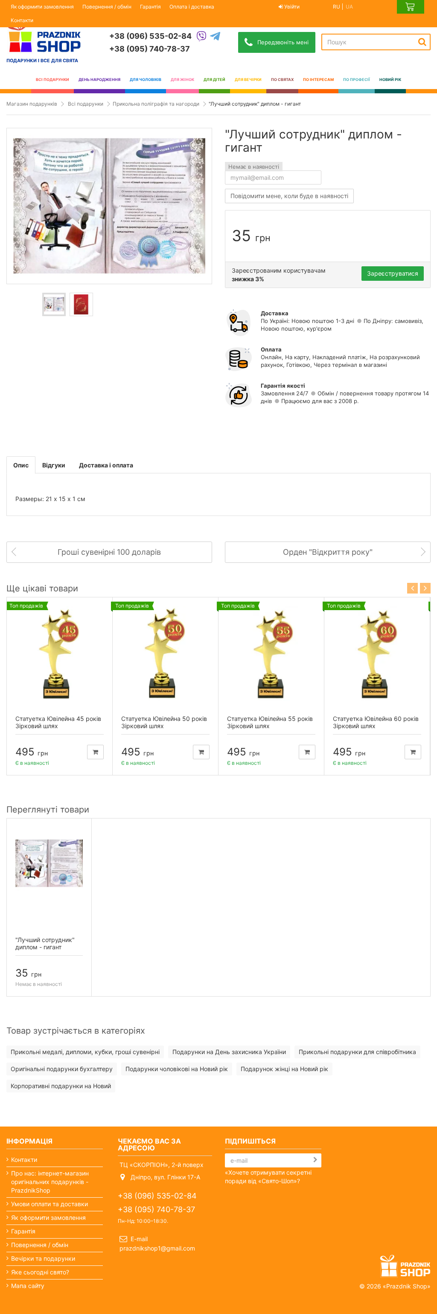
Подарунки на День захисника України (229, 1051)
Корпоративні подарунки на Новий (61, 1085)
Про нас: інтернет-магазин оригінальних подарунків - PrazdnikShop (50, 1182)
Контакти (22, 20)
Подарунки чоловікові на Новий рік (176, 1068)
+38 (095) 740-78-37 (149, 48)
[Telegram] (215, 36)
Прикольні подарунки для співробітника (357, 1051)
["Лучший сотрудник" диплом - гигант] (49, 863)
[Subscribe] (315, 1159)
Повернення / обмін (106, 6)
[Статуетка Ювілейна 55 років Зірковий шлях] (271, 653)
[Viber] (201, 36)
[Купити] (95, 752)
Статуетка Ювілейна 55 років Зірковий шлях (270, 722)
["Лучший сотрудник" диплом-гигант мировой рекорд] (54, 304)
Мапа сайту (27, 1285)
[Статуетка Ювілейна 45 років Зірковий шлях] (59, 653)
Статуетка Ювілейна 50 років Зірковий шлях (164, 722)
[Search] (422, 41)
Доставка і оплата (106, 465)
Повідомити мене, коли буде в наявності (289, 195)
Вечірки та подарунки (43, 1258)
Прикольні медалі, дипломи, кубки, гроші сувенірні (85, 1051)
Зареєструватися (392, 273)
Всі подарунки (85, 104)
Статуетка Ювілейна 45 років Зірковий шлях (58, 722)
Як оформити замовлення (42, 6)
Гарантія (150, 6)
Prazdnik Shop (406, 1286)
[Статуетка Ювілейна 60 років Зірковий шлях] (377, 653)
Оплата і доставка (191, 6)
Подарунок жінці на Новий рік (284, 1068)
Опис (21, 465)
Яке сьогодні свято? (40, 1272)
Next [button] (425, 588)
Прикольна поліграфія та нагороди (156, 104)
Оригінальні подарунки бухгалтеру (62, 1068)
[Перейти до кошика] (410, 7)
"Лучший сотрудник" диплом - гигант (45, 943)
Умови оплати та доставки (49, 1203)
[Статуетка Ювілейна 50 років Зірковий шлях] (165, 653)
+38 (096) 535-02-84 (150, 36)
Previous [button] (412, 588)
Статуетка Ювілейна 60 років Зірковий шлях (376, 722)
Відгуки (53, 465)
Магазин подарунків (31, 104)
